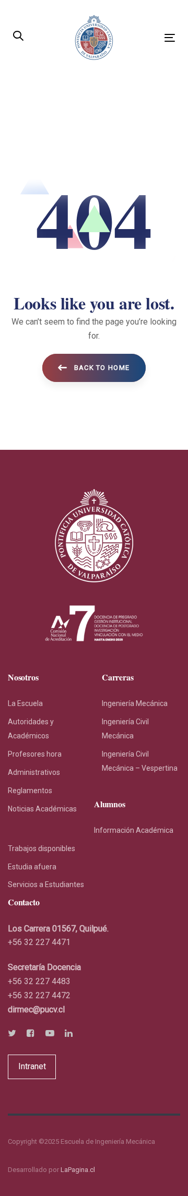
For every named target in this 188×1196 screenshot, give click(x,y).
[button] (18, 37)
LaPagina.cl (78, 1170)
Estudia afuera (32, 867)
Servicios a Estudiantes (46, 884)
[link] (36, 1009)
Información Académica (133, 830)
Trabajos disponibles (41, 848)
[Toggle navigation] (148, 38)
